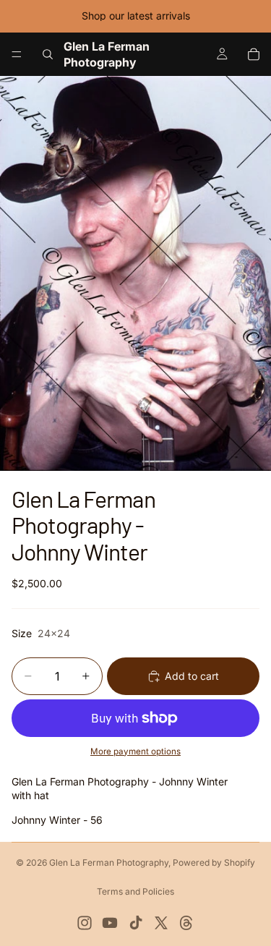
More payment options (135, 751)
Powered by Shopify (214, 862)
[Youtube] (110, 923)
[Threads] (186, 923)
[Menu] (16, 54)
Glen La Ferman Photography (108, 862)
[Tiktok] (136, 923)
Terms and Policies (135, 891)
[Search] (48, 54)
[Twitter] (161, 923)
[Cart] (254, 54)
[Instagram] (84, 923)
